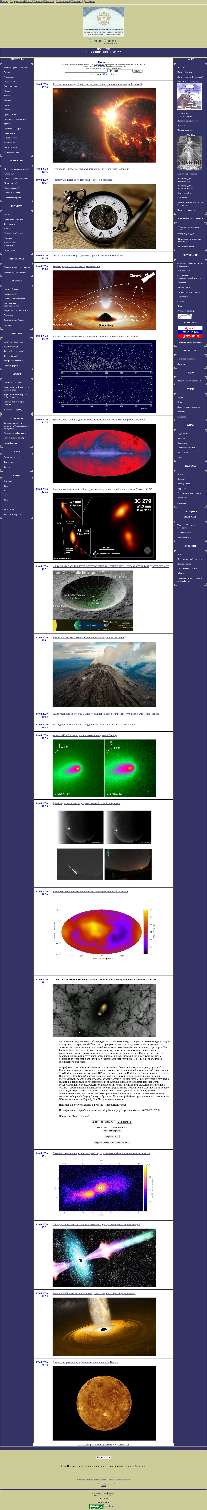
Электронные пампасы (14, 457)
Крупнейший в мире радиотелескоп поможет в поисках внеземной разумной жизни (99, 419)
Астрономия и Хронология (16, 310)
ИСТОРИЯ (16, 281)
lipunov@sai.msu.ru (136, 1466)
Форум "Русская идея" (14, 351)
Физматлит (182, 197)
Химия (180, 306)
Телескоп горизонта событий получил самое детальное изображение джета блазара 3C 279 (103, 489)
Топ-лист (76, 1)
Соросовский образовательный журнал (189, 276)
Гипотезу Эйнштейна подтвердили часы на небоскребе (83, 179)
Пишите (38, 1)
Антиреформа (183, 270)
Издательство (10, 142)
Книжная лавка (10, 147)
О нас (28, 1)
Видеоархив (9, 250)
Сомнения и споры (12, 128)
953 (93, 1444)
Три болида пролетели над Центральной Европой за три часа (86, 803)
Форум (7, 467)
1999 (6, 504)
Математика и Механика (188, 292)
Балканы (7, 100)
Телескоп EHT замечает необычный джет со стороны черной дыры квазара (94, 1293)
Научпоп (181, 364)
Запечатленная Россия (14, 320)
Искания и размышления (15, 119)
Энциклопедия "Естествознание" (185, 187)
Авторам (181, 438)
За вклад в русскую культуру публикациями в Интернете (16, 426)
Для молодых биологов (190, 342)
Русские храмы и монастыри (11, 243)
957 (110, 1444)
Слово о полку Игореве (14, 298)
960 (123, 1444)
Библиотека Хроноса (186, 359)
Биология (181, 282)
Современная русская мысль (17, 267)
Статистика (118, 1479)
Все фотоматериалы (13, 514)
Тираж (180, 457)
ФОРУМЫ (16, 333)
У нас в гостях (10, 138)
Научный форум (11, 346)
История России (11, 289)
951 (84, 1444)
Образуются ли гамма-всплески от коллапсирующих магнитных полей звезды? (96, 1224)
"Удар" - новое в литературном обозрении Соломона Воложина (88, 255)
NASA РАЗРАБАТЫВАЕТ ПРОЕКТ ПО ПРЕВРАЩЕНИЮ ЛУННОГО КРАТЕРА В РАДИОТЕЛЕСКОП (111, 566)
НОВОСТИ (190, 546)
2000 (6, 500)
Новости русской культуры (16, 67)
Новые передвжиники (13, 219)
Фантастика (9, 462)
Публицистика (10, 86)
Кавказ (7, 95)
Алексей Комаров (107, 1495)
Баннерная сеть (184, 532)
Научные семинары (186, 210)
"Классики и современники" (16, 169)
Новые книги (9, 133)
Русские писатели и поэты (189, 493)
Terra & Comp (80, 1116)
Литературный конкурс (15, 433)
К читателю (9, 77)
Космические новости (187, 174)
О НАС (190, 425)
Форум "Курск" (11, 356)
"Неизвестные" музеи (13, 233)
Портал (4, 1)
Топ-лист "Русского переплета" (186, 526)
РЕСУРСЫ (190, 466)
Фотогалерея (9, 224)
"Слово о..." (9, 174)
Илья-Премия (10, 443)
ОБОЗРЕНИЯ (16, 160)
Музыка (7, 228)
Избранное (182, 497)
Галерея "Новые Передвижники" (104, 1484)
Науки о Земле (183, 287)
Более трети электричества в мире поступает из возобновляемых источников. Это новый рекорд (106, 713)
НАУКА (190, 59)
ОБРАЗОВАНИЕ (190, 255)
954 (97, 1444)
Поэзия (7, 109)
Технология (182, 297)
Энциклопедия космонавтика (184, 179)
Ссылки (110, 1479)
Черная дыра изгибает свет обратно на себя (76, 266)
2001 (6, 495)
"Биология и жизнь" (186, 246)
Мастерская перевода (13, 409)
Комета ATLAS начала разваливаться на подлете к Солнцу (85, 735)
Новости (49, 1)
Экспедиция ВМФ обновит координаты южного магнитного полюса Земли (94, 724)
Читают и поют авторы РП (189, 381)
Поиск (180, 474)
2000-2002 (190, 135)
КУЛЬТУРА (16, 206)
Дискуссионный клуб (13, 342)
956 (106, 1444)
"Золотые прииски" (12, 192)
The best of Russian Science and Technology (189, 579)
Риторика (8, 238)
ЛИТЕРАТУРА (17, 59)
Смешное (181, 417)
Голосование (63, 1)
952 (88, 1444)
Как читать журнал (186, 447)
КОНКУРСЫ (16, 418)
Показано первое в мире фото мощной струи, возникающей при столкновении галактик (101, 1153)
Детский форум (11, 365)
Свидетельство (99, 65)
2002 (6, 490)
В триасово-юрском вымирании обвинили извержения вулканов (88, 637)
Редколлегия (182, 433)
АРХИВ (16, 475)
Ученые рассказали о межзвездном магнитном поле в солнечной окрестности (95, 336)
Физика (180, 301)
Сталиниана (9, 325)
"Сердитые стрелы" (13, 197)
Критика (7, 123)
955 (101, 1444)
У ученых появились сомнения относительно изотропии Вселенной (90, 891)
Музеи (180, 397)
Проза (6, 105)
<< (79, 1444)
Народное (181, 411)
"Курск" (7, 91)
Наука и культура (185, 130)
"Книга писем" (10, 183)
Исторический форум (13, 360)
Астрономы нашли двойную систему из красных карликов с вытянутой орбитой (97, 84)
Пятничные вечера (12, 382)
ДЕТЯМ (17, 451)
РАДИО (190, 372)
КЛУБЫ (17, 374)
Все (179, 554)
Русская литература (186, 311)
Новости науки (184, 564)
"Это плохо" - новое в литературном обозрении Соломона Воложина (91, 169)
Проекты (181, 479)
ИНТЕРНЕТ (190, 517)
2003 (6, 486)
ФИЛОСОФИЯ (16, 259)
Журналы (181, 488)
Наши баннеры (184, 537)
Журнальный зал (11, 152)
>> (127, 1444)
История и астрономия (187, 121)
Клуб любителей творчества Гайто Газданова (16, 395)
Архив (104, 1479)
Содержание (17, 1)
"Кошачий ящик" (11, 188)
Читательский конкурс (14, 438)
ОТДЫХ (190, 389)
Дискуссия (89, 1)
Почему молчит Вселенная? (190, 77)
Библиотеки (182, 503)
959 (119, 1444)
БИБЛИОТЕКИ (190, 350)
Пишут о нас (183, 452)
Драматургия (10, 114)
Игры (179, 402)
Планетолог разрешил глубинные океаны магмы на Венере (85, 1362)
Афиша (7, 72)
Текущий (8, 481)
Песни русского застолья (188, 407)
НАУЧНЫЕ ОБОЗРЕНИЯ (190, 218)
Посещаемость (184, 483)
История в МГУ (11, 294)
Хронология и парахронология (11, 304)
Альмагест (8, 315)
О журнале (182, 443)
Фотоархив (9, 509)
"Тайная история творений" (16, 178)
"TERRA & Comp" (185, 234)
